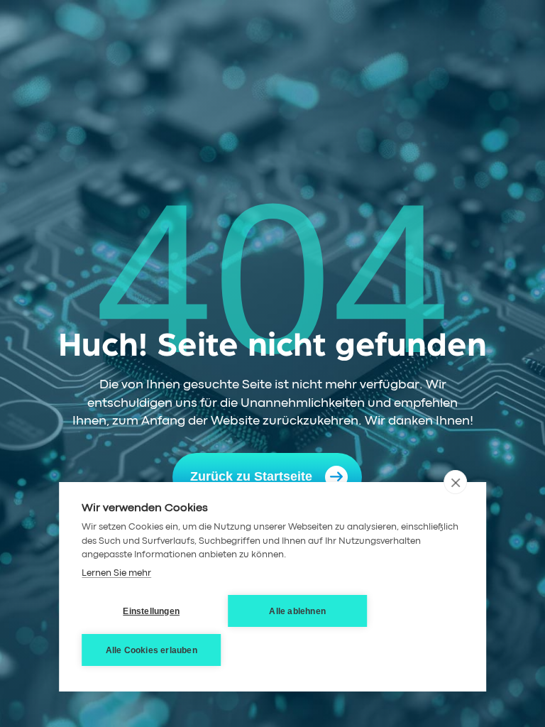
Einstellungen (151, 611)
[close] (455, 482)
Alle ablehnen (297, 611)
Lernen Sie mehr (116, 573)
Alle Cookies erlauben (151, 650)
